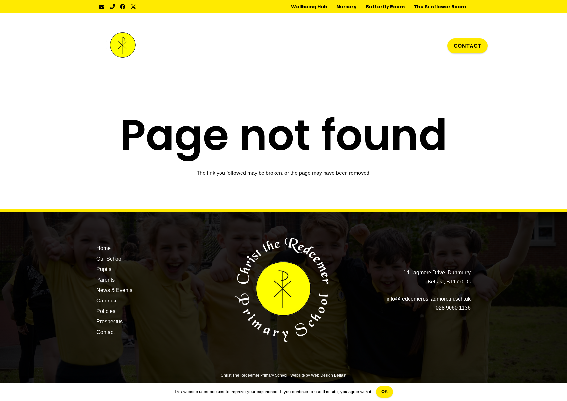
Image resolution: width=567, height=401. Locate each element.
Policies (105, 311)
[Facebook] (122, 6)
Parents (105, 280)
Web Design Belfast (328, 375)
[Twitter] (133, 6)
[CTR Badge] (122, 46)
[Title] (112, 6)
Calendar (107, 300)
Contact (105, 332)
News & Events (114, 290)
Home (103, 248)
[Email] (101, 6)
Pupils (103, 269)
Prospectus (109, 321)
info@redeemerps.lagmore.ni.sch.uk (429, 298)
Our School (109, 259)
